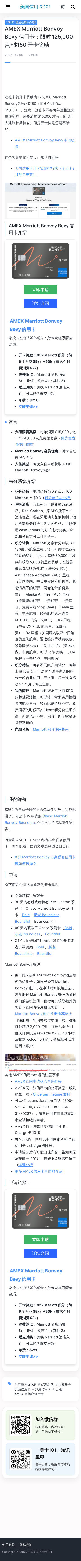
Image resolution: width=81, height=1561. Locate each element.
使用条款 (8, 1544)
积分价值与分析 (57, 498)
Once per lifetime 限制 (51, 1094)
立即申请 (40, 289)
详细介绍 (40, 303)
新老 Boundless (46, 915)
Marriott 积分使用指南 (51, 729)
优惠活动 (47, 1384)
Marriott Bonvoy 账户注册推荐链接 (43, 1013)
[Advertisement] (40, 79)
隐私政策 (26, 1544)
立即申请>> (28, 406)
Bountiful (22, 921)
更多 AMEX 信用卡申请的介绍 (38, 1171)
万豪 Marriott (27, 1384)
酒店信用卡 (36, 1394)
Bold (26, 915)
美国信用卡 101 (35, 6)
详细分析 (25, 1164)
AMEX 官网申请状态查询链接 (38, 1081)
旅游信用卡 (43, 1389)
